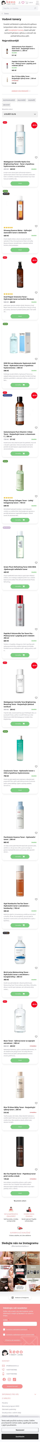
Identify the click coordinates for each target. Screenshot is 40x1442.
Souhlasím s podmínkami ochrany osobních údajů (20, 1334)
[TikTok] (14, 1379)
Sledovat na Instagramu (22, 1297)
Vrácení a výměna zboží (10, 1416)
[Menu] (37, 2)
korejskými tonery (16, 30)
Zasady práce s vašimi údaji (11, 1413)
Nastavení (20, 1430)
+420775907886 (11, 1370)
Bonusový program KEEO (10, 1406)
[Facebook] (4, 1379)
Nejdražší (31, 100)
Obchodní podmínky (9, 1409)
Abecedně (6, 105)
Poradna (5, 1403)
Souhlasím (20, 1436)
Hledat (35, 8)
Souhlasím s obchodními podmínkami (16, 1329)
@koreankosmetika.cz (20, 1246)
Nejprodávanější (9, 100)
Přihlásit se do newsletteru (12, 1340)
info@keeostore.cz (12, 1366)
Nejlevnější (22, 100)
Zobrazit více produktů (20, 91)
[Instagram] (9, 1379)
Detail (20, 183)
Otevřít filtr (10, 114)
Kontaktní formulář (12, 1386)
